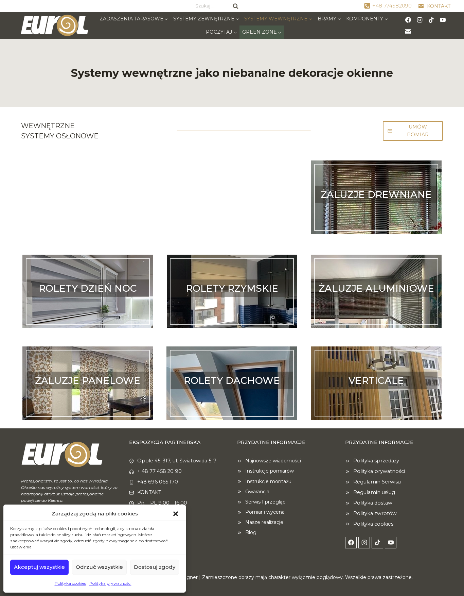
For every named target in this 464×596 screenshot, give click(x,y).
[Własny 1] (408, 31)
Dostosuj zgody (154, 567)
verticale (376, 380)
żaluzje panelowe (87, 380)
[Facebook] (408, 19)
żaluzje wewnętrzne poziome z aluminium (376, 308)
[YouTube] (443, 19)
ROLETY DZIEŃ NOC (88, 288)
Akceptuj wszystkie (39, 567)
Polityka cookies (70, 583)
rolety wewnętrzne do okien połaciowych (232, 400)
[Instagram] (420, 19)
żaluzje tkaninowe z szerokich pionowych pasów (87, 400)
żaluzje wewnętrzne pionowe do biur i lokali (376, 400)
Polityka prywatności (110, 583)
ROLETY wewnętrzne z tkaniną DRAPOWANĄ (232, 308)
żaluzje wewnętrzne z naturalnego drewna (376, 214)
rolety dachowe (232, 380)
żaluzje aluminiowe (376, 288)
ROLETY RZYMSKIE (232, 288)
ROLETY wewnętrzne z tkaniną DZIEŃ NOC (87, 308)
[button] (175, 513)
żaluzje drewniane (376, 194)
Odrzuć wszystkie (99, 567)
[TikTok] (431, 19)
